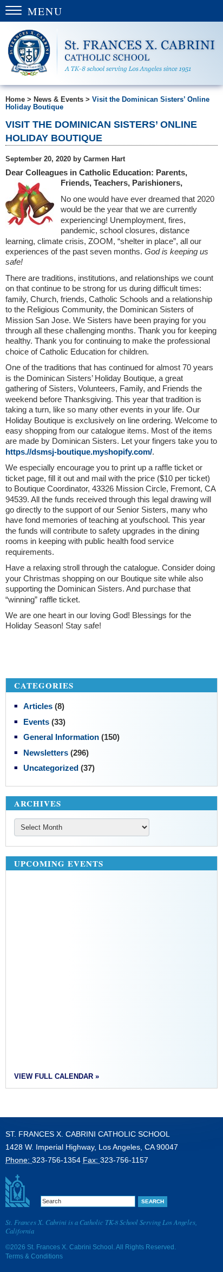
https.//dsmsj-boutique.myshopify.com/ (78, 451)
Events (36, 721)
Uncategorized (50, 767)
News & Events (58, 99)
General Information (61, 737)
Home (15, 99)
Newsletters (45, 752)
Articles (38, 706)
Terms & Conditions (34, 1256)
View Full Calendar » (56, 1076)
